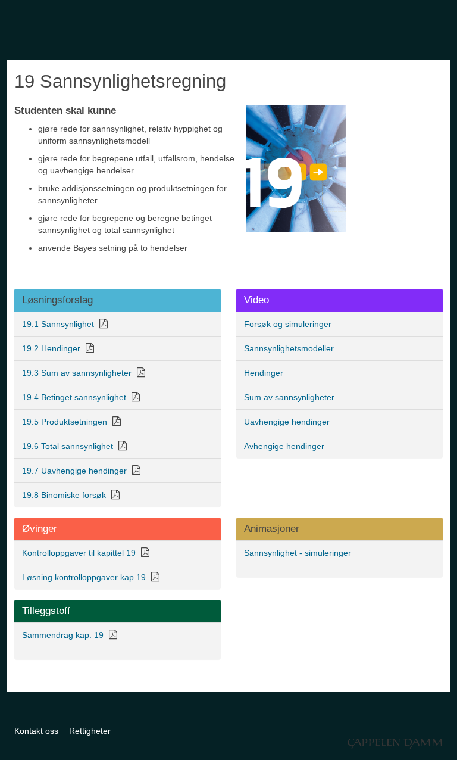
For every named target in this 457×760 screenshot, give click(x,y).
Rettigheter (90, 731)
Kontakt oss (36, 731)
